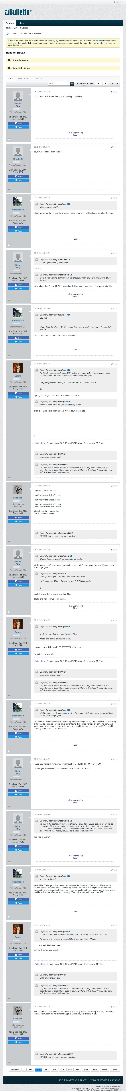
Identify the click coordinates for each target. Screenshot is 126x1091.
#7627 (114, 486)
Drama (18, 376)
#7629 (114, 620)
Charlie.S (18, 159)
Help (61, 1080)
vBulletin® (107, 1086)
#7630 (114, 704)
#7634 (114, 925)
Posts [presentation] (11, 79)
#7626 (114, 364)
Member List (11, 28)
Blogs (21, 23)
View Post (68, 204)
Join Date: (13, 117)
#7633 (114, 870)
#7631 (114, 759)
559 (70, 1070)
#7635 (114, 1007)
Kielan (18, 103)
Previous (15, 1070)
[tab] (10, 79)
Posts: (15, 119)
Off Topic (37, 34)
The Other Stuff (25, 34)
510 (46, 1070)
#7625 (114, 309)
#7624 (114, 253)
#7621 (114, 92)
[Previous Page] (98, 83)
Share (19, 123)
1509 (95, 1070)
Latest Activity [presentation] (24, 79)
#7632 (114, 815)
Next (115, 1070)
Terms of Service (99, 1080)
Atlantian (18, 497)
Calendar (24, 28)
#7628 (114, 550)
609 (77, 1070)
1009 (86, 1070)
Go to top (115, 1080)
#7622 (114, 147)
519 (62, 1070)
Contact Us (71, 1080)
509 (38, 1070)
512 (54, 1070)
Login (116, 2)
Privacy (83, 1080)
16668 (104, 1070)
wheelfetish (18, 209)
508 (30, 1070)
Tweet (19, 127)
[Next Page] (105, 83)
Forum (14, 34)
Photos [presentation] (38, 79)
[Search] (72, 84)
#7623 (114, 198)
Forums (10, 23)
